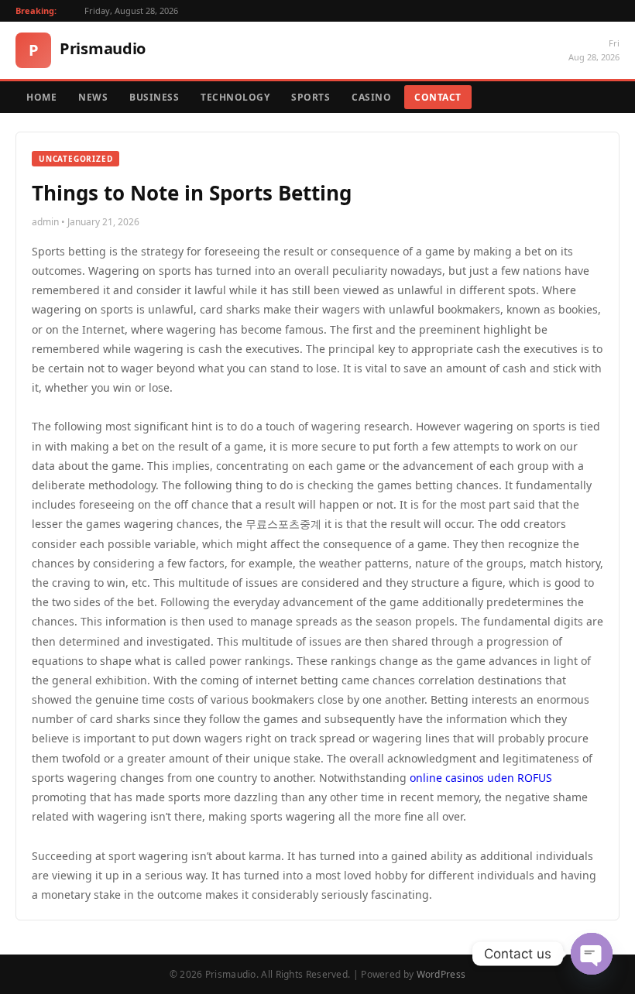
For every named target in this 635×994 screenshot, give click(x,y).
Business (154, 97)
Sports (310, 97)
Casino (371, 97)
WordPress (441, 974)
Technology (235, 97)
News (93, 97)
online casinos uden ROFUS (481, 777)
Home (41, 97)
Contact (438, 97)
